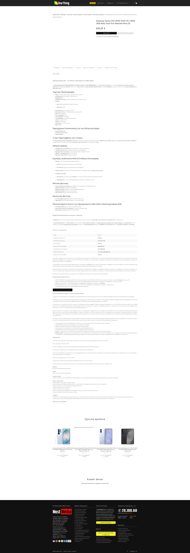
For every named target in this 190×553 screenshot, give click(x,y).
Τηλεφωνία (110, 3)
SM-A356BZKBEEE (101, 249)
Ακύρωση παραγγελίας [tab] (89, 67)
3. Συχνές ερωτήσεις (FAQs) (80, 512)
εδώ (87, 286)
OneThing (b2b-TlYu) (108, 455)
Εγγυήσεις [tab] (78, 67)
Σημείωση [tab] (99, 67)
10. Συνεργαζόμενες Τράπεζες (80, 523)
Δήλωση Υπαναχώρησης (106, 522)
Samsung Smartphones (98, 14)
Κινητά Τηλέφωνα (87, 14)
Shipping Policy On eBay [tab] (111, 67)
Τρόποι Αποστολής (100, 537)
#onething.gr (59, 534)
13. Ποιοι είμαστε (78, 528)
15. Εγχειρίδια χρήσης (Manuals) (81, 531)
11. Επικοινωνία (77, 525)
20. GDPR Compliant (78, 539)
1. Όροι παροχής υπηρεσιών (80, 509)
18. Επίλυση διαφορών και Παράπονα (82, 536)
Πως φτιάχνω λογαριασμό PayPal (103, 542)
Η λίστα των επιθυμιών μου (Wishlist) (104, 540)
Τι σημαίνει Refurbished (123, 538)
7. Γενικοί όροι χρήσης (79, 519)
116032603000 (63, 537)
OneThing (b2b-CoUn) (64, 455)
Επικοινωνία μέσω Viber (58, 526)
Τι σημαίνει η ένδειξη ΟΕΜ (123, 540)
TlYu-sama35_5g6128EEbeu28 (104, 252)
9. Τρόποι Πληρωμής (78, 522)
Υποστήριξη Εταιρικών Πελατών (124, 533)
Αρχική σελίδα (56, 14)
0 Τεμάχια (100, 238)
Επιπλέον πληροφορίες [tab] (67, 67)
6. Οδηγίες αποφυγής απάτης (80, 517)
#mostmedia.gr (63, 532)
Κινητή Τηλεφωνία (77, 14)
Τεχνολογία (100, 3)
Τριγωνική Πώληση (122, 532)
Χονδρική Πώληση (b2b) (123, 528)
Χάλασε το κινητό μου (122, 541)
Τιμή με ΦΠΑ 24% (101, 240)
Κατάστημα (63, 14)
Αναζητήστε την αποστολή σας (102, 539)
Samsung (99, 243)
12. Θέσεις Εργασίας (78, 527)
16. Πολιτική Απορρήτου (79, 533)
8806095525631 (101, 246)
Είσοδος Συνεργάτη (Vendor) (124, 530)
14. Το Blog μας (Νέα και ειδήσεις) (81, 530)
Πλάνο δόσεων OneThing (123, 536)
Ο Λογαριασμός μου (122, 3)
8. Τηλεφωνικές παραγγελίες (80, 520)
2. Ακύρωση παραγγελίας (79, 511)
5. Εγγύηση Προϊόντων (79, 515)
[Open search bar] (134, 3)
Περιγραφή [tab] (56, 67)
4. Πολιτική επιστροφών (79, 514)
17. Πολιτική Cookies (78, 535)
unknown (99, 254)
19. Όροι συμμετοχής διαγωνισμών (81, 538)
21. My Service (77, 541)
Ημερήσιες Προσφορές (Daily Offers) (125, 535)
